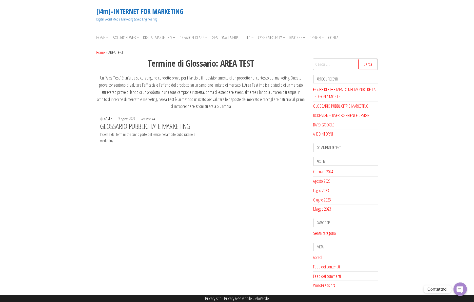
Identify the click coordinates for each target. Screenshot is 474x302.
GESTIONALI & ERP (225, 37)
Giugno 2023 (322, 200)
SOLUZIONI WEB (124, 37)
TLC (248, 37)
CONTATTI (335, 37)
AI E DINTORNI (323, 134)
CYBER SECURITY (270, 37)
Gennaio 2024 (323, 172)
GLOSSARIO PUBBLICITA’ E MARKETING (145, 126)
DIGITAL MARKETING (157, 37)
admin (108, 118)
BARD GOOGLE (324, 125)
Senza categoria (324, 233)
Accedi (317, 257)
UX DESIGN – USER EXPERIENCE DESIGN (341, 115)
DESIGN (315, 37)
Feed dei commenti (327, 276)
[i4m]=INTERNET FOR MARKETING (139, 11)
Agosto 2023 (322, 181)
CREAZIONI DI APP (191, 37)
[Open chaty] (460, 289)
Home (100, 37)
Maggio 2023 (322, 209)
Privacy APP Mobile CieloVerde (246, 298)
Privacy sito (213, 298)
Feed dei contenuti (326, 267)
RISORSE (295, 37)
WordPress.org (324, 285)
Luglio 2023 (321, 190)
